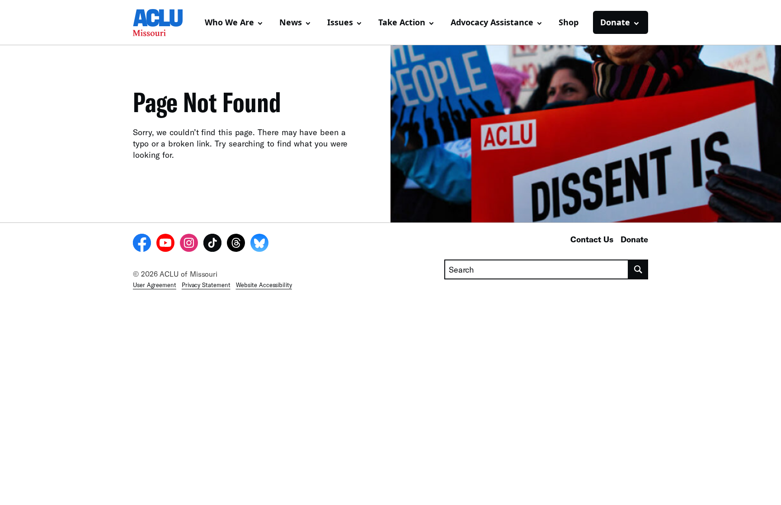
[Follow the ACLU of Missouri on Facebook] (142, 244)
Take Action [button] (401, 22)
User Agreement (154, 284)
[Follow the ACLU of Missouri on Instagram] (189, 244)
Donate (634, 239)
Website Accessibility (264, 284)
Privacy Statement (206, 284)
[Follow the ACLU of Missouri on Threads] (236, 244)
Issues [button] (340, 22)
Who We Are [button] (229, 22)
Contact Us (591, 239)
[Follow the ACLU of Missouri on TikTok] (212, 244)
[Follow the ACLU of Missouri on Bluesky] (259, 244)
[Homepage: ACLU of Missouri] (164, 22)
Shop (569, 22)
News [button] (290, 22)
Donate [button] (615, 22)
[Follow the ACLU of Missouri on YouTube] (165, 244)
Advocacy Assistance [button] (492, 22)
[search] (638, 269)
